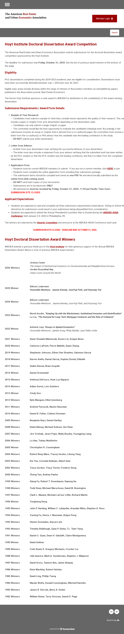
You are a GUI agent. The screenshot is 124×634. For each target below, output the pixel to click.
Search (115, 32)
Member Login (103, 18)
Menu (7, 5)
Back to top (112, 620)
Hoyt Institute (57, 246)
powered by (55, 629)
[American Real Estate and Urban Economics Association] (30, 15)
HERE (110, 168)
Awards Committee (47, 222)
